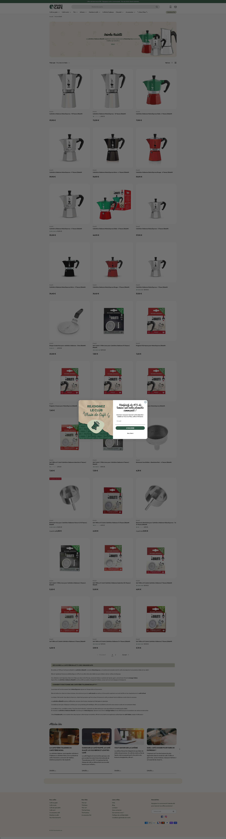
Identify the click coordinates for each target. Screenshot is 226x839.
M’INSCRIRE (130, 428)
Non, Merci (130, 433)
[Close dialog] (145, 402)
